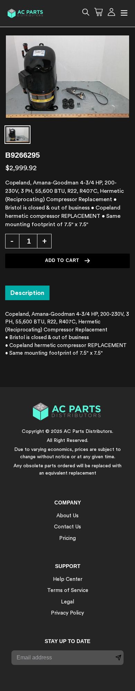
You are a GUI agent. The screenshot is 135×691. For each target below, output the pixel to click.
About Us (67, 515)
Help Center (67, 579)
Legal (67, 601)
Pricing (67, 538)
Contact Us (67, 526)
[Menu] (124, 13)
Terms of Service (67, 590)
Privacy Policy (67, 613)
